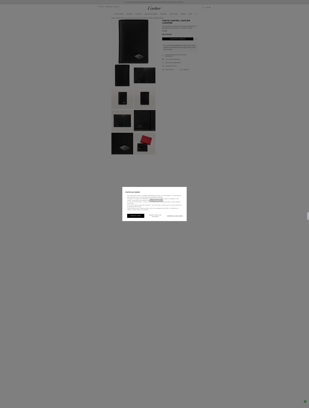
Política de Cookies (156, 200)
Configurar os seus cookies (175, 215)
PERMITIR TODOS (135, 215)
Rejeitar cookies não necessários (155, 215)
